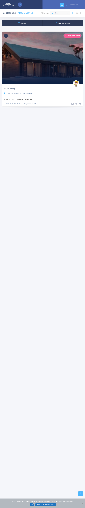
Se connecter (73, 5)
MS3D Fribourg (9, 89)
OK (32, 505)
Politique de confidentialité (45, 505)
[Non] (82, 503)
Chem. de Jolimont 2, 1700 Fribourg (19, 93)
